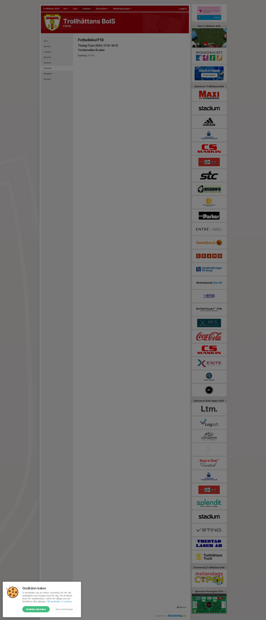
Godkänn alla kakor (36, 609)
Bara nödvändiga (64, 609)
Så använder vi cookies (59, 601)
